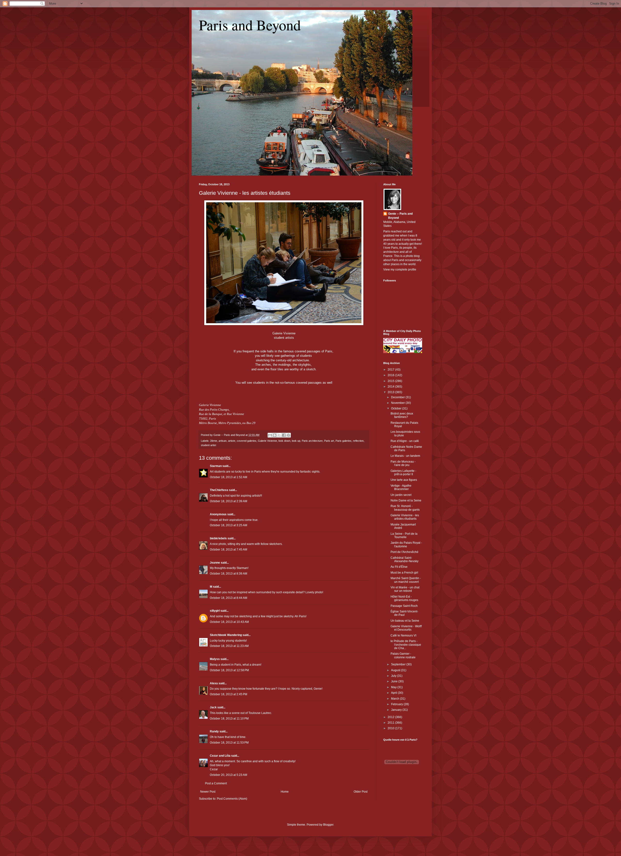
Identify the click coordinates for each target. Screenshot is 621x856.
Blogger (328, 824)
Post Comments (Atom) (232, 798)
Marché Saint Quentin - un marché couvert (406, 579)
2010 (391, 728)
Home (285, 791)
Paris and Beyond (250, 24)
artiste (231, 440)
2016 (391, 375)
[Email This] (270, 435)
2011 (391, 722)
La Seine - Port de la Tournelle (404, 535)
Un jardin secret (401, 495)
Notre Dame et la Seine (406, 500)
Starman (216, 466)
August (396, 670)
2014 (391, 386)
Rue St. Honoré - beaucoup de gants (405, 507)
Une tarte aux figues (404, 480)
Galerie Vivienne (267, 440)
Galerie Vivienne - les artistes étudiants (244, 193)
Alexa (214, 683)
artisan (223, 440)
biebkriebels (218, 538)
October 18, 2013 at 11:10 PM (229, 718)
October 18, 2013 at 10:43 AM (229, 622)
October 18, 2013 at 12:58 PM (229, 670)
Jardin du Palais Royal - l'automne (406, 544)
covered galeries (246, 440)
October (396, 408)
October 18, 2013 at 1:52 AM (228, 477)
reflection (358, 440)
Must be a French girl (404, 572)
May (394, 687)
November (398, 403)
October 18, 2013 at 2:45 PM (228, 694)
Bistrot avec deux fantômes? (402, 415)
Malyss (215, 659)
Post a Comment (216, 783)
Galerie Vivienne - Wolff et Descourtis (406, 628)
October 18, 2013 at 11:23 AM (229, 646)
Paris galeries (343, 440)
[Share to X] (279, 435)
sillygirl (215, 610)
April (394, 693)
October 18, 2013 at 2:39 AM (228, 501)
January (396, 710)
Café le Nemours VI (403, 635)
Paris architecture (312, 440)
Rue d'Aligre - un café (405, 441)
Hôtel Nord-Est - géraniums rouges (404, 598)
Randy (214, 731)
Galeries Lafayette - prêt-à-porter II (403, 472)
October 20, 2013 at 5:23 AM (228, 775)
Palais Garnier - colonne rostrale (403, 655)
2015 (391, 381)
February (397, 704)
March (395, 698)
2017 (391, 369)
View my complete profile (399, 269)
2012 (391, 717)
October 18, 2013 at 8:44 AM (228, 598)
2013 (391, 392)
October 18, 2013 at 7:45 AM (228, 549)
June (394, 681)
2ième (213, 440)
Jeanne (215, 562)
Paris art (329, 440)
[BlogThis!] (274, 435)
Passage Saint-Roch (404, 606)
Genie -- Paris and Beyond (400, 216)
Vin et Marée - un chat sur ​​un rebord (405, 589)
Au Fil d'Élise (399, 566)
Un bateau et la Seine (405, 620)
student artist (208, 445)
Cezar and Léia (220, 755)
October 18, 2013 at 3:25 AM (228, 525)
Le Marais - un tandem (405, 456)
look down (284, 440)
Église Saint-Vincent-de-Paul (404, 613)
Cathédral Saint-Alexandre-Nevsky (404, 559)
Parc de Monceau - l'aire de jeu (403, 463)
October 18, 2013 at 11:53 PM (229, 742)
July (394, 676)
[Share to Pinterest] (288, 435)
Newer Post (207, 791)
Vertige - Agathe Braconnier (401, 487)
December (398, 397)
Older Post (361, 791)
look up (296, 440)
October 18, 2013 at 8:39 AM (228, 573)
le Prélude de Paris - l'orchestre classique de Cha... (406, 644)
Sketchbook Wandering (226, 635)
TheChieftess (219, 490)
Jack (213, 707)
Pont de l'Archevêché (404, 552)
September (398, 664)
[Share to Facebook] (283, 435)
